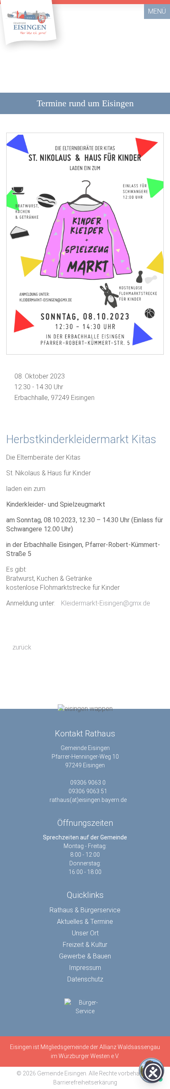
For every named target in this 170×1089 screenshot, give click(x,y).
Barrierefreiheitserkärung (85, 1082)
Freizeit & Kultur (85, 945)
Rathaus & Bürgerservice (85, 910)
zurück (21, 647)
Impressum (85, 968)
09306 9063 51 (87, 791)
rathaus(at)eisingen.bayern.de (88, 800)
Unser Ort (85, 933)
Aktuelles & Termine (85, 921)
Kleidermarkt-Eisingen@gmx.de (105, 603)
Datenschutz (85, 979)
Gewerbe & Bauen (85, 956)
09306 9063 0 (88, 782)
